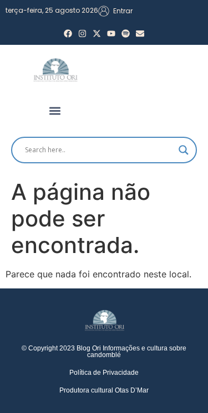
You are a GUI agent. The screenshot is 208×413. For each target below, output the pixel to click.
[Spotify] (125, 33)
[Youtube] (111, 33)
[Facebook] (68, 33)
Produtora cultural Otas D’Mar (104, 390)
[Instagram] (82, 33)
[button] (54, 111)
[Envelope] (140, 33)
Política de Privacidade (104, 372)
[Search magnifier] (183, 150)
